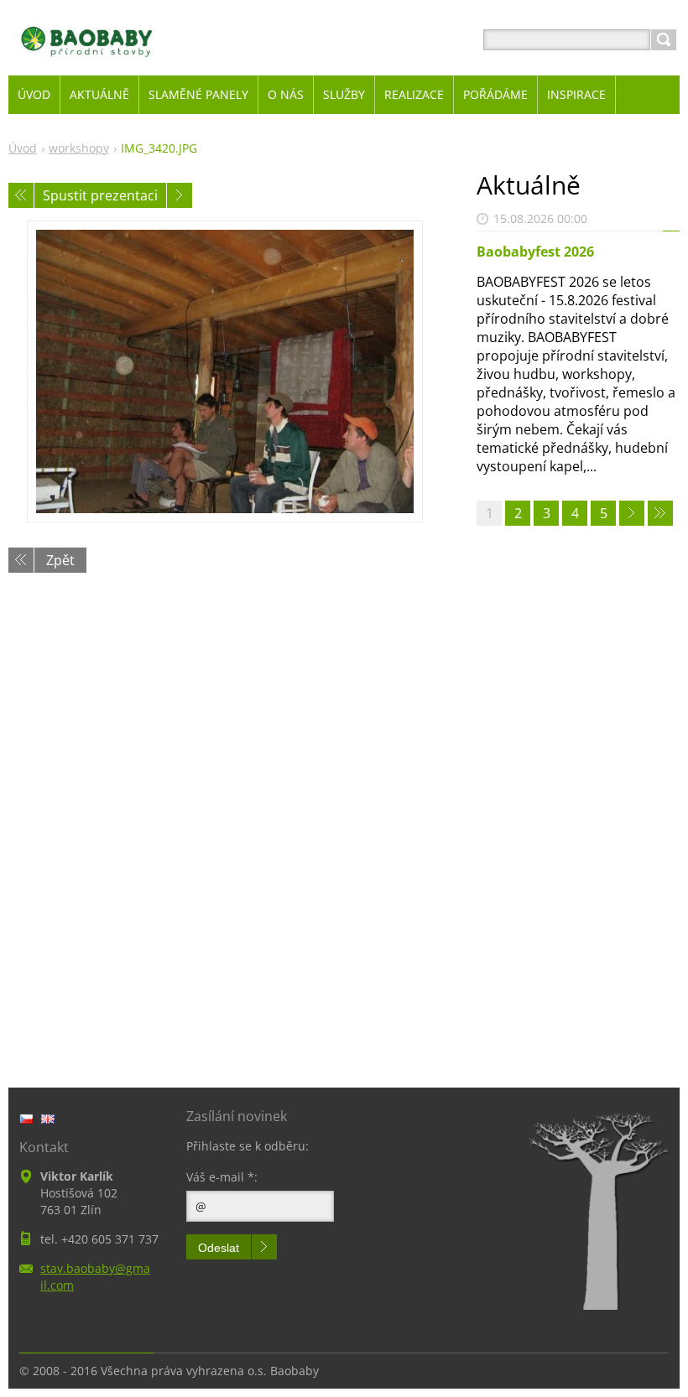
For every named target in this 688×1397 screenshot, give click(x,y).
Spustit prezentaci (100, 195)
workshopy (79, 148)
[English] (48, 1118)
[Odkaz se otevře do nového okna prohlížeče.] (225, 371)
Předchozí (21, 195)
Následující (179, 195)
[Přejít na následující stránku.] (631, 513)
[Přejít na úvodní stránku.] (86, 60)
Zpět (60, 560)
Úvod (22, 148)
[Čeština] (26, 1118)
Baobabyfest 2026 (535, 251)
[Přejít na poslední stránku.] (660, 513)
